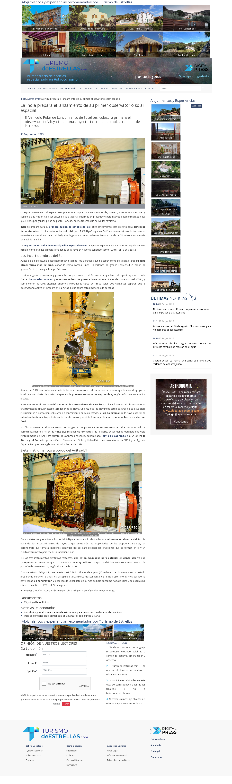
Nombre (31, 654)
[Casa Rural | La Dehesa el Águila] (166, 188)
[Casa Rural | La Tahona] (45, 44)
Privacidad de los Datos (118, 760)
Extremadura (157, 739)
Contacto (30, 760)
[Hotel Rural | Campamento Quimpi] (166, 112)
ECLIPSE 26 (86, 88)
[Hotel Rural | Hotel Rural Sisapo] (166, 150)
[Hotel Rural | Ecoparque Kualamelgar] (166, 226)
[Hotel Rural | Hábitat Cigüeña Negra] (37, 632)
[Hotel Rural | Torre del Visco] (166, 245)
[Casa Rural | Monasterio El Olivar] (92, 44)
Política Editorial (33, 755)
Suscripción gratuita (194, 76)
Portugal (155, 751)
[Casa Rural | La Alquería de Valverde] (45, 17)
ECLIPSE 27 (102, 88)
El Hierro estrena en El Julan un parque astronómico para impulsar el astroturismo (182, 311)
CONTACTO (151, 88)
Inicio (31, 88)
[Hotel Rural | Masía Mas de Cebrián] (166, 283)
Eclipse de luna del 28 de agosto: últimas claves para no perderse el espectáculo (182, 328)
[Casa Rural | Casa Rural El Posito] (139, 17)
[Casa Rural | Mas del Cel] (166, 131)
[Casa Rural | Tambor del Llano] (186, 44)
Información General (117, 755)
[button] (30, 170)
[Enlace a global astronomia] (181, 404)
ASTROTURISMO (47, 88)
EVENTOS (117, 88)
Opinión (31, 671)
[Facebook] (135, 77)
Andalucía (156, 745)
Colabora (71, 755)
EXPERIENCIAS (134, 88)
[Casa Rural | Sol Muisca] (139, 44)
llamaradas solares (41, 279)
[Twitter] (139, 77)
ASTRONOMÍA (68, 88)
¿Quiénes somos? (34, 750)
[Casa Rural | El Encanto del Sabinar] (166, 264)
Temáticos (156, 757)
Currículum (71, 764)
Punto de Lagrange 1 (115, 435)
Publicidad (71, 750)
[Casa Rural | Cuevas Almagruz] (67, 632)
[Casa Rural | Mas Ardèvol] (166, 169)
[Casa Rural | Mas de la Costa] (98, 632)
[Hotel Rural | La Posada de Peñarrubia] (92, 17)
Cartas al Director (74, 760)
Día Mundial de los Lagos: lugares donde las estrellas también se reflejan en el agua (182, 345)
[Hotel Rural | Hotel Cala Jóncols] (186, 17)
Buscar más (196, 106)
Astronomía (33, 98)
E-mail (32, 662)
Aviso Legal (112, 750)
